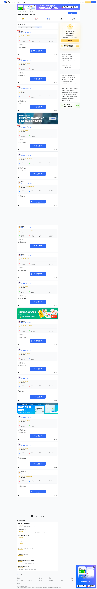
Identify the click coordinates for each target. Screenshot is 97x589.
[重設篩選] (19, 27)
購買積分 (18, 581)
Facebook (61, 581)
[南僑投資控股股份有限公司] (38, 568)
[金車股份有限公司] (38, 531)
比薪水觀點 (40, 578)
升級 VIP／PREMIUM (20, 580)
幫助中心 (50, 581)
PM (22, 376)
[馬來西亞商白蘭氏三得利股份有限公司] (38, 561)
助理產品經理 (23, 471)
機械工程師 (23, 321)
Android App (30, 580)
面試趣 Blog (40, 580)
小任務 (72, 580)
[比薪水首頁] (19, 574)
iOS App (29, 578)
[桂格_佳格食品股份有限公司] (38, 525)
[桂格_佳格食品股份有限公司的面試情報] (73, 19)
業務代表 (22, 282)
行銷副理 (22, 254)
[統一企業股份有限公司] (38, 543)
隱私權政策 (51, 580)
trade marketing (24, 126)
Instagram (61, 578)
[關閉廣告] (94, 567)
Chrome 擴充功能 (30, 581)
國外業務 (22, 86)
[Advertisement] (37, 216)
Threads (61, 580)
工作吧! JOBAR (73, 581)
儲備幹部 (22, 226)
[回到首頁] (19, 11)
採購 (22, 31)
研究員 (22, 153)
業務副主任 (23, 181)
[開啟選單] (2, 2)
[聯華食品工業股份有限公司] (38, 537)
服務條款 (50, 578)
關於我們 (18, 578)
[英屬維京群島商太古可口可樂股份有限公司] (38, 549)
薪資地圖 (18, 583)
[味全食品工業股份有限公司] (38, 555)
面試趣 (72, 578)
